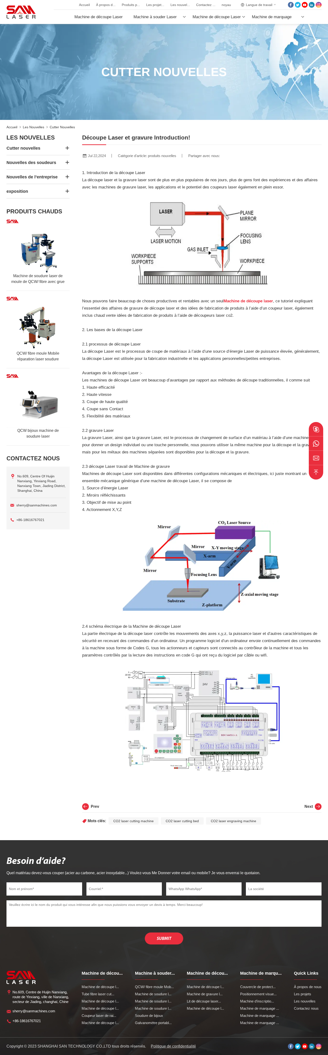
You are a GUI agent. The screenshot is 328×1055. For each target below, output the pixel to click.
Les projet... (155, 5)
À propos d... (105, 5)
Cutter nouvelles (62, 127)
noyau (226, 5)
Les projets (302, 994)
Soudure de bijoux (149, 1016)
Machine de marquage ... (259, 1008)
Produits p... (131, 5)
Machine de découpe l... (100, 987)
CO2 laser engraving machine (233, 821)
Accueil (84, 5)
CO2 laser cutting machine (133, 821)
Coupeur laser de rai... (99, 1016)
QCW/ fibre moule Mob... (154, 987)
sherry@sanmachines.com (36, 505)
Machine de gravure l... (205, 994)
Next (308, 806)
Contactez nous (306, 1008)
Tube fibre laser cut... (98, 994)
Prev (95, 806)
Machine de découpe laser (248, 301)
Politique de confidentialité (173, 1046)
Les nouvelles (33, 127)
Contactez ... (205, 5)
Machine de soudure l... (153, 994)
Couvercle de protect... (258, 987)
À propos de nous (308, 987)
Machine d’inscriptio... (257, 1001)
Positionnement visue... (258, 994)
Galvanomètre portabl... (153, 1023)
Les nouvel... (180, 5)
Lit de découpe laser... (204, 1001)
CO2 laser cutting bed (182, 821)
